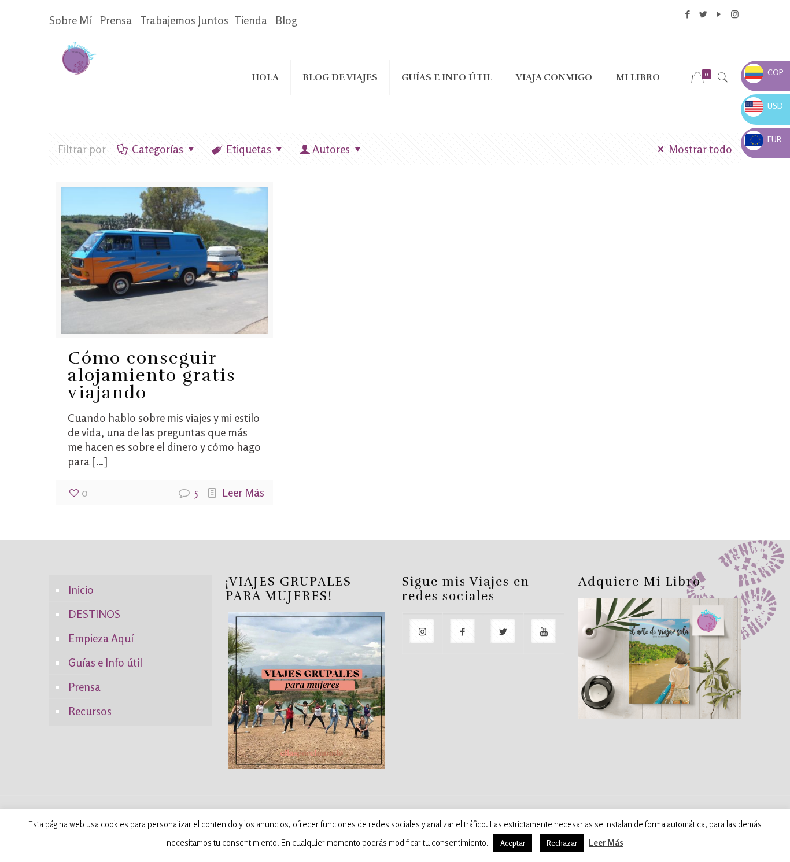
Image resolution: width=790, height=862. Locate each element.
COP (764, 72)
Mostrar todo (700, 149)
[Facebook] (688, 14)
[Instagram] (735, 14)
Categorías (157, 149)
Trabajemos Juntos (184, 20)
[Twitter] (703, 14)
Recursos (90, 710)
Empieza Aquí (101, 638)
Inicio (81, 589)
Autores (331, 149)
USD (764, 105)
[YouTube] (719, 14)
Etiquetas (248, 149)
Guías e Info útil (105, 662)
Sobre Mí (70, 20)
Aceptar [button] (512, 843)
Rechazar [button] (562, 843)
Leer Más (243, 492)
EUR (763, 139)
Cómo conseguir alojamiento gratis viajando (152, 375)
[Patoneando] (79, 57)
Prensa (115, 20)
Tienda (250, 20)
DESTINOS (94, 613)
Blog (286, 20)
